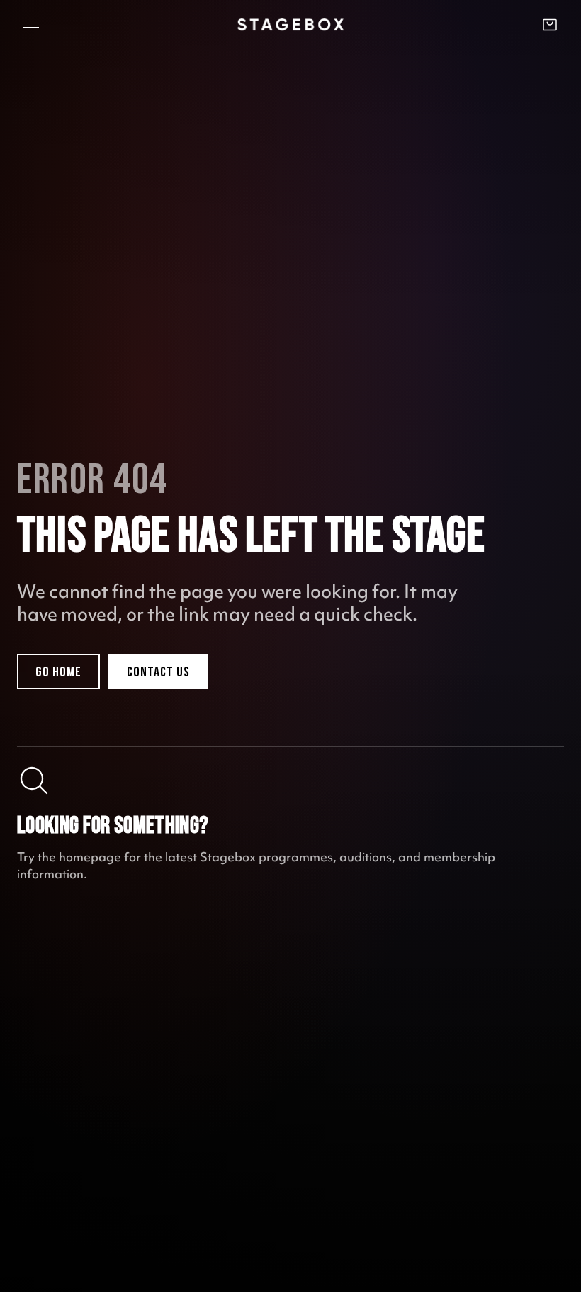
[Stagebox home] (290, 24)
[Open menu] (31, 25)
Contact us (158, 672)
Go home (58, 672)
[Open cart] (550, 25)
